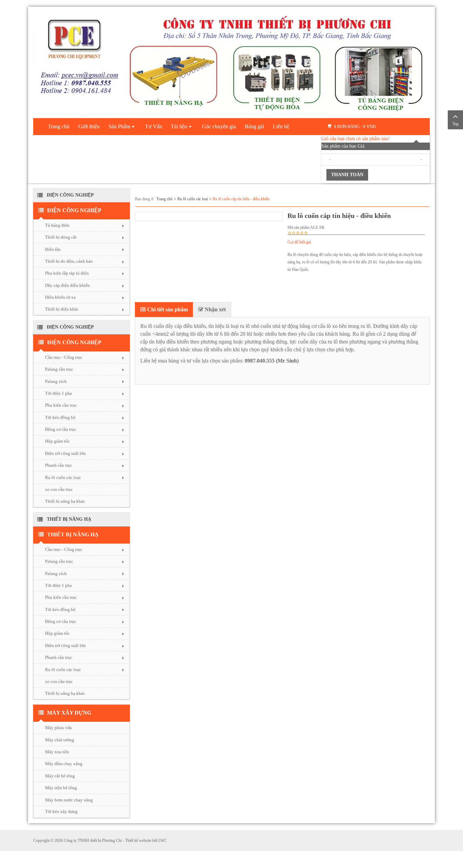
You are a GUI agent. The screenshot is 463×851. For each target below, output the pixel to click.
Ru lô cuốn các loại (192, 199)
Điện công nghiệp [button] (74, 210)
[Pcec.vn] (231, 61)
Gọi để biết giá (299, 242)
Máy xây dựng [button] (69, 713)
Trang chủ (164, 199)
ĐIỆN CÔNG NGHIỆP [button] (74, 342)
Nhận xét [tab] (214, 309)
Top (455, 124)
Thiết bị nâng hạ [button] (73, 534)
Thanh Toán (347, 174)
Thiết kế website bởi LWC (146, 840)
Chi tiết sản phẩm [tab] (167, 309)
